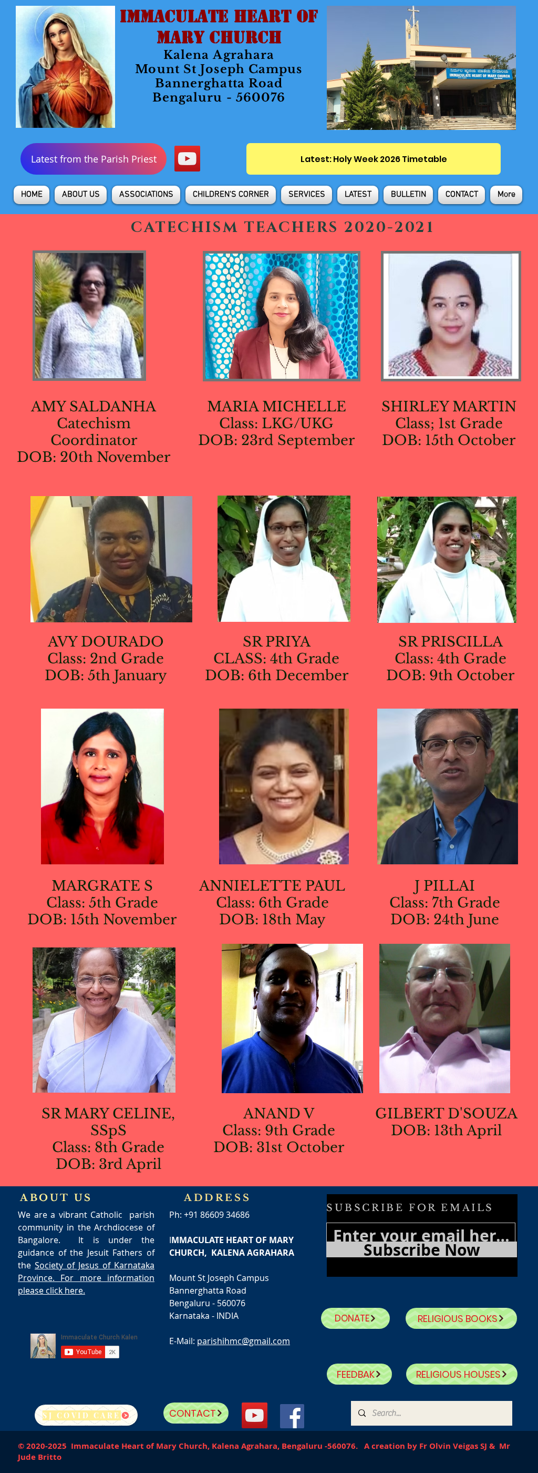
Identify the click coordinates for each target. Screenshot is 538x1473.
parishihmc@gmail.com (243, 1341)
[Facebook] (292, 1416)
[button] (80, 195)
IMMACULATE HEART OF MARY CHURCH (219, 27)
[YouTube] (187, 158)
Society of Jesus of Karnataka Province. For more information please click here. (86, 1277)
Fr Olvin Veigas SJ (453, 1445)
